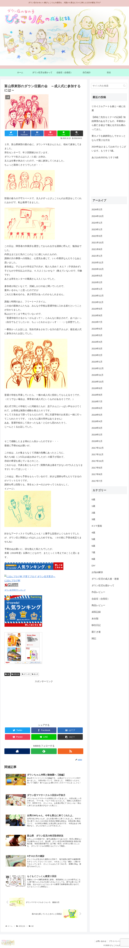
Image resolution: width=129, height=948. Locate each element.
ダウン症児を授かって (103, 585)
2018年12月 (98, 368)
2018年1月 (97, 441)
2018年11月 (97, 375)
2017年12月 (98, 448)
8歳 (93, 559)
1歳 (8, 674)
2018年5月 (97, 415)
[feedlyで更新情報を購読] (44, 751)
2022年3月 (97, 236)
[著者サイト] (17, 751)
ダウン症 (26, 674)
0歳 (93, 499)
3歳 (93, 519)
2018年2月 (97, 434)
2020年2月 (97, 282)
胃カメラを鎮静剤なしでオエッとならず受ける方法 (109, 138)
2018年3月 (97, 428)
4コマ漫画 (97, 526)
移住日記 (96, 625)
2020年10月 (98, 269)
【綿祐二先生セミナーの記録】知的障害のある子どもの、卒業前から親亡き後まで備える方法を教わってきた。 (109, 123)
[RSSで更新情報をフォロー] (70, 751)
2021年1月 (97, 256)
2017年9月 (97, 467)
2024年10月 (98, 216)
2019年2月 (97, 355)
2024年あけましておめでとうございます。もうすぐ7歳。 (109, 148)
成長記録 (16, 674)
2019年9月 (97, 309)
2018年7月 (97, 401)
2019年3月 (97, 348)
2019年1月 (97, 361)
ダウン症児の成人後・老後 (105, 579)
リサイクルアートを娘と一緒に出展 (109, 108)
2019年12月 (98, 295)
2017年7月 (97, 481)
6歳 (93, 546)
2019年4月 (97, 342)
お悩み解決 (97, 572)
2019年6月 (97, 328)
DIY (93, 565)
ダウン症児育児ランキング (15, 590)
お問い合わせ (101, 941)
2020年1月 (97, 289)
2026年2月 (97, 209)
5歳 (93, 539)
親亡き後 (96, 632)
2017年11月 (97, 454)
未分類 (95, 618)
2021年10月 (98, 242)
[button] (124, 85)
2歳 (93, 512)
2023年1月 (97, 229)
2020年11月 (97, 262)
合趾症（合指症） (101, 599)
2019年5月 (97, 335)
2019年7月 (97, 322)
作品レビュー (98, 592)
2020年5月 (97, 275)
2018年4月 (97, 421)
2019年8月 (97, 315)
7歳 (93, 552)
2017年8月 (97, 474)
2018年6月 (97, 408)
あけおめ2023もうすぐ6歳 (105, 157)
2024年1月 (97, 222)
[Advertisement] (43, 701)
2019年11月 (97, 302)
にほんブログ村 (12, 580)
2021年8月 (97, 249)
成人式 (35, 674)
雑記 (94, 638)
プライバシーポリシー (118, 941)
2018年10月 (98, 381)
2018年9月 (97, 388)
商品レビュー (98, 605)
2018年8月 (97, 395)
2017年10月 (98, 461)
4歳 (93, 532)
